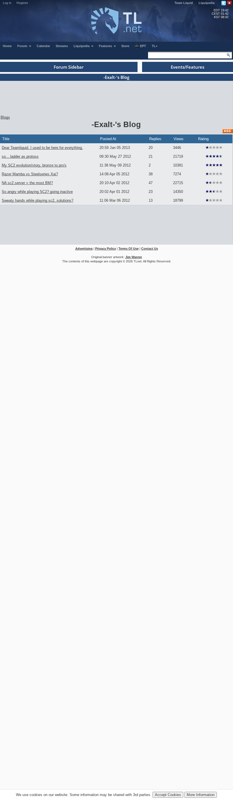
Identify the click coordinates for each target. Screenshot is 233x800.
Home (7, 46)
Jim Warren (133, 257)
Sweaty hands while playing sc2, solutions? (37, 200)
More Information (201, 795)
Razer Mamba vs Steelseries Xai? (30, 174)
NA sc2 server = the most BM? (27, 183)
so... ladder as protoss (20, 156)
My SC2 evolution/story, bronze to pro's (34, 165)
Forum (22, 46)
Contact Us (149, 248)
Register (22, 3)
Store (125, 46)
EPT (143, 46)
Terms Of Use (128, 248)
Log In (7, 3)
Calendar (43, 46)
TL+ (154, 46)
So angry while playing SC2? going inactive (37, 192)
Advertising (84, 248)
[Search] (228, 55)
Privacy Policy (105, 248)
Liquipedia (207, 3)
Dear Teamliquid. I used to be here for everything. (42, 148)
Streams (62, 46)
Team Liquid (183, 3)
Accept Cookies (168, 795)
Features (106, 46)
